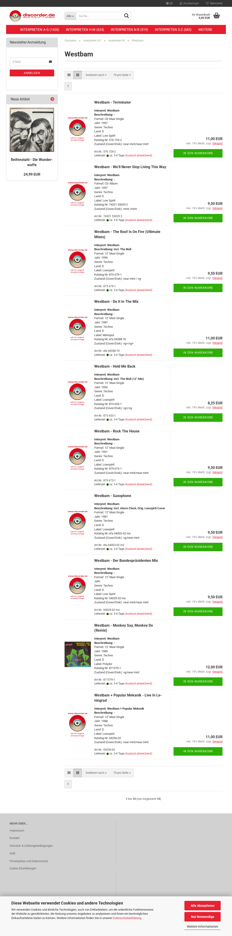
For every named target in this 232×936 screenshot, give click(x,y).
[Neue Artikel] (52, 99)
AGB (12, 853)
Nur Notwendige (202, 917)
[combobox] (96, 75)
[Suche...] (126, 16)
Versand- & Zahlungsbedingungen (31, 845)
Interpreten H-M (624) (85, 30)
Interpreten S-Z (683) (173, 30)
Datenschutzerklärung (127, 918)
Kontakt (14, 838)
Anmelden (32, 73)
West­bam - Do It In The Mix (116, 301)
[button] (169, 3)
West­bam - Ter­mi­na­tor (112, 102)
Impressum (17, 830)
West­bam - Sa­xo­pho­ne (112, 496)
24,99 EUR (32, 174)
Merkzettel (215, 3)
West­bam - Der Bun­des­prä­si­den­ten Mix (126, 560)
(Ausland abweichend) (138, 155)
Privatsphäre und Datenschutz (29, 861)
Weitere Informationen (202, 926)
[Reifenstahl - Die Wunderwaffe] (32, 130)
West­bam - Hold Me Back (114, 366)
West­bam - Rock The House (117, 431)
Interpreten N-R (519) (129, 30)
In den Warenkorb (198, 153)
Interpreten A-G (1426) (39, 30)
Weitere (205, 30)
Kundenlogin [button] (190, 3)
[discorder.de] (34, 16)
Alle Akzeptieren (203, 905)
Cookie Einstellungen (23, 868)
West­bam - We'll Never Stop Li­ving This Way (130, 167)
